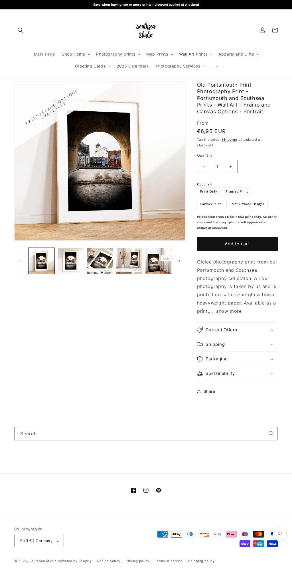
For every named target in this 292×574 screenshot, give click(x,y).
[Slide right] (179, 261)
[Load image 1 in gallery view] (41, 261)
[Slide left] (20, 261)
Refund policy (108, 561)
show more (228, 311)
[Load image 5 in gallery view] (158, 261)
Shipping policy (201, 561)
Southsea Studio (43, 561)
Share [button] (209, 391)
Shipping (229, 139)
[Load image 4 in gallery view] (129, 261)
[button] (20, 30)
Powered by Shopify (75, 561)
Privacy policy (137, 561)
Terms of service (168, 561)
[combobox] (146, 433)
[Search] (271, 433)
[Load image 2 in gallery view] (71, 261)
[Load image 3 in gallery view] (100, 261)
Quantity (205, 155)
